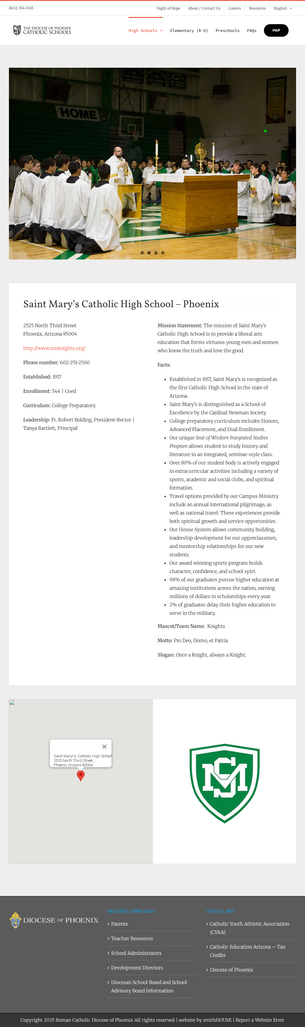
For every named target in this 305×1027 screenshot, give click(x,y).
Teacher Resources (132, 938)
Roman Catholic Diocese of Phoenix (94, 1020)
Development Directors (137, 968)
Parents (119, 924)
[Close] (104, 746)
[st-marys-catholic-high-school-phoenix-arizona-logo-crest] (224, 712)
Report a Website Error (260, 1020)
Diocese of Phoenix (231, 970)
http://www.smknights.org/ (54, 348)
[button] (80, 776)
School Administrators (136, 953)
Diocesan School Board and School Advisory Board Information (149, 986)
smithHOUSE (217, 1020)
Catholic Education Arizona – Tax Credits (247, 951)
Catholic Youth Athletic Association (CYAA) (249, 928)
